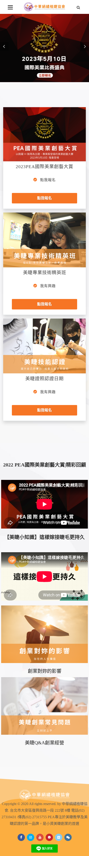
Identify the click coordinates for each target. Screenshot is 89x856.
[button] (4, 46)
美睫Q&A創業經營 (44, 742)
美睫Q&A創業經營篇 (44, 693)
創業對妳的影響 (44, 622)
